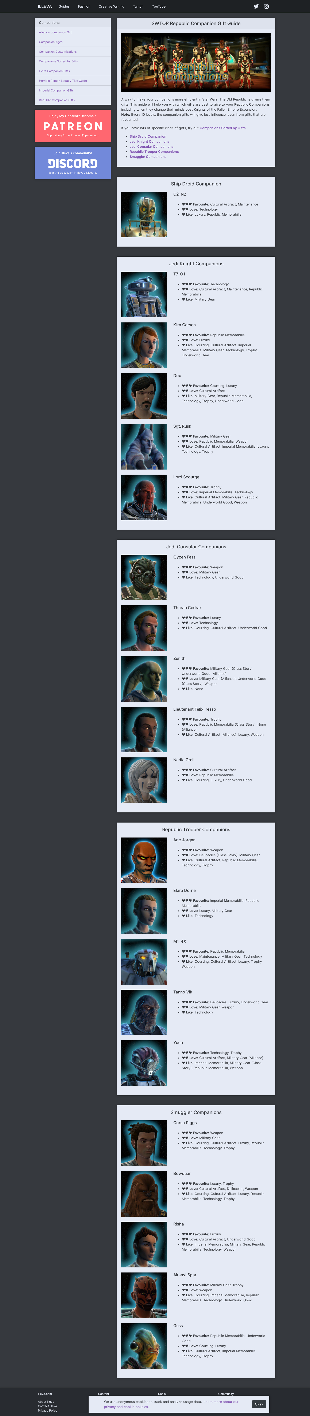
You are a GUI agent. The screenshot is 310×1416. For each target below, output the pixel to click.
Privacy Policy (47, 1410)
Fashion (84, 6)
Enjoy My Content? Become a (72, 116)
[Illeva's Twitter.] (256, 6)
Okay (259, 1404)
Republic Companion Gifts (57, 100)
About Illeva (46, 1401)
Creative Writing (111, 6)
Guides (64, 6)
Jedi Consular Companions (152, 146)
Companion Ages (50, 42)
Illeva (45, 6)
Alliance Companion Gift (55, 32)
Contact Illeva (47, 1406)
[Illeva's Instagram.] (266, 6)
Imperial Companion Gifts (56, 90)
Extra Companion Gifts (54, 71)
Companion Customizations (58, 51)
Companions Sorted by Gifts (58, 61)
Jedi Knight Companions (150, 141)
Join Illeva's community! (73, 153)
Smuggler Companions (148, 156)
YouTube (159, 6)
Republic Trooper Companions (154, 151)
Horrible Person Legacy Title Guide (63, 80)
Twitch (138, 6)
